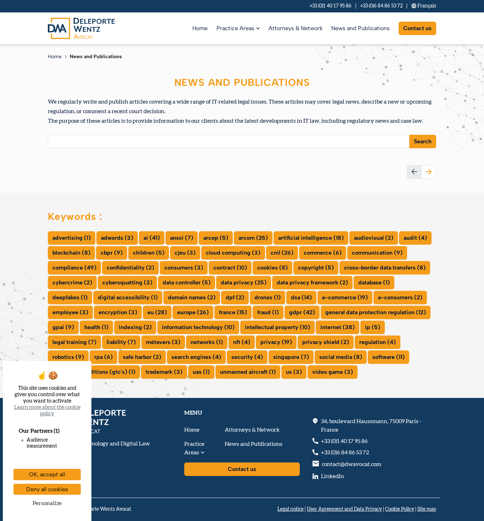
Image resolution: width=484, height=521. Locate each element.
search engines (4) (196, 357)
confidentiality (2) (130, 267)
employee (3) (70, 312)
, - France (371, 426)
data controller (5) (186, 282)
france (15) (233, 312)
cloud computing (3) (233, 252)
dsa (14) (301, 297)
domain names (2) (191, 297)
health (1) (96, 327)
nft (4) (241, 342)
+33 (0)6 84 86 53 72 (381, 6)
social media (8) (340, 357)
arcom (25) (253, 237)
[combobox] (229, 141)
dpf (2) (235, 297)
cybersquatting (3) (127, 282)
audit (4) (415, 237)
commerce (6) (323, 252)
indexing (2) (135, 327)
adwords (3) (117, 237)
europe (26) (193, 312)
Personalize (47, 503)
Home (200, 28)
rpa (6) (103, 357)
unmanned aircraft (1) (248, 371)
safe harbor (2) (142, 357)
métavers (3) (163, 342)
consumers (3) (183, 267)
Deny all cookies (47, 489)
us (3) (294, 371)
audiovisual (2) (373, 237)
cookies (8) (272, 267)
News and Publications (360, 28)
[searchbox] (54, 141)
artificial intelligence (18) (311, 237)
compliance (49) (74, 267)
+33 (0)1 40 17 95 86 (330, 6)
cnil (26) (282, 252)
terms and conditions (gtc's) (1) (93, 371)
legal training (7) (74, 342)
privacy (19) (276, 342)
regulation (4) (377, 342)
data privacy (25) (243, 282)
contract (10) (230, 267)
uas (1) (201, 371)
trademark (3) (164, 371)
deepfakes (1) (70, 297)
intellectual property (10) (277, 327)
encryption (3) (118, 312)
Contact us (417, 28)
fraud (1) (268, 312)
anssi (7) (181, 237)
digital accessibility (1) (128, 297)
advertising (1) (71, 237)
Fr (426, 6)
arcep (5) (215, 237)
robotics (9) (68, 357)
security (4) (247, 357)
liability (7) (121, 342)
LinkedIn (332, 476)
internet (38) (337, 327)
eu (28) (157, 312)
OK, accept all (47, 474)
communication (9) (377, 252)
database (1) (374, 282)
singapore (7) (291, 357)
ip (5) (372, 327)
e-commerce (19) (345, 297)
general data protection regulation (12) (375, 312)
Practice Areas (235, 28)
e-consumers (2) (400, 297)
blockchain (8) (71, 252)
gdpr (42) (302, 312)
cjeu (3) (185, 252)
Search (423, 141)
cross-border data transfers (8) (385, 267)
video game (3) (332, 371)
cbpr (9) (112, 252)
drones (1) (267, 297)
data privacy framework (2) (312, 282)
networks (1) (207, 342)
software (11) (388, 357)
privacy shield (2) (325, 342)
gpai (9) (63, 327)
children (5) (148, 252)
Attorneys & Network (295, 28)
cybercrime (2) (72, 282)
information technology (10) (198, 327)
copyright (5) (316, 267)
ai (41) (151, 237)
